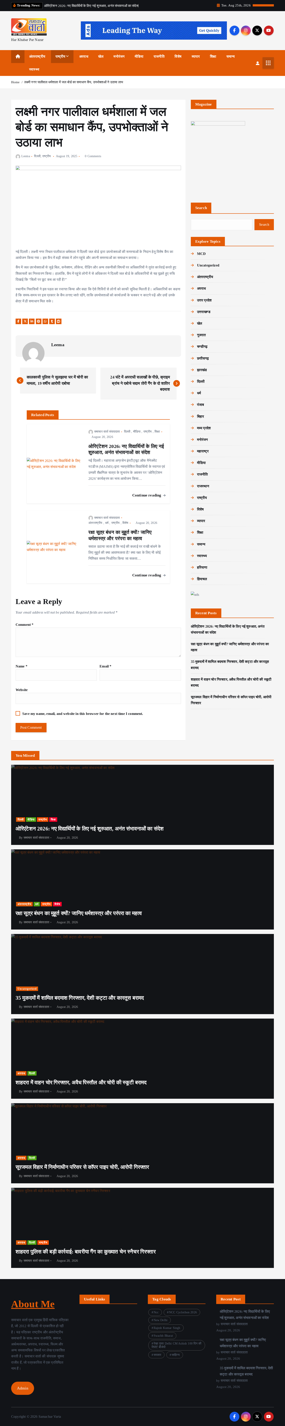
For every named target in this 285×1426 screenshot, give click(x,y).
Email (105, 666)
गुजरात (201, 335)
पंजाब (200, 405)
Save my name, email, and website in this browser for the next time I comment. (82, 714)
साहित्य (176, 1355)
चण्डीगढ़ (202, 346)
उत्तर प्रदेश (204, 300)
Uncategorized (208, 265)
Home (15, 82)
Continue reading (147, 495)
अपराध (83, 56)
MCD (201, 254)
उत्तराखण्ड (203, 312)
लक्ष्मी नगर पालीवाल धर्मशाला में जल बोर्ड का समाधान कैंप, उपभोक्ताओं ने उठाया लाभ (73, 82)
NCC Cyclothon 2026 (183, 1312)
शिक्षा (213, 56)
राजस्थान (203, 486)
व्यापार (196, 56)
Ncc (156, 1312)
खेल (100, 56)
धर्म (106, 523)
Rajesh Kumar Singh (167, 1328)
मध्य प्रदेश (204, 428)
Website (22, 690)
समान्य (230, 56)
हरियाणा (202, 567)
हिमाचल (202, 579)
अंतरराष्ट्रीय (37, 56)
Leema (25, 156)
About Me (33, 1304)
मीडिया (139, 56)
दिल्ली (37, 156)
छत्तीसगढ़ (203, 358)
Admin (22, 1388)
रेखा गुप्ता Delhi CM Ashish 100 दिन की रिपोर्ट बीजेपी (177, 1345)
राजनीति (159, 56)
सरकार (157, 1355)
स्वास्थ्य (34, 69)
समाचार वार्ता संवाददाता (107, 431)
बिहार (200, 416)
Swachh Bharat (163, 1335)
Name (21, 666)
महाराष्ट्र (203, 451)
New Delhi (160, 1320)
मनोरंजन (119, 56)
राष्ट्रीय (60, 56)
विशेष (178, 56)
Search (201, 208)
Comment (24, 625)
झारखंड (202, 370)
